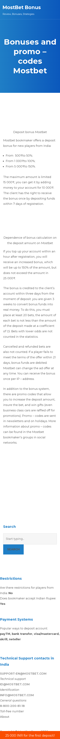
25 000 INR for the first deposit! (30, 735)
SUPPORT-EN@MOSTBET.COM (23, 673)
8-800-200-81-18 (12, 706)
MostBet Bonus (22, 7)
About (4, 717)
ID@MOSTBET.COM (15, 684)
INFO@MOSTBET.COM (17, 695)
